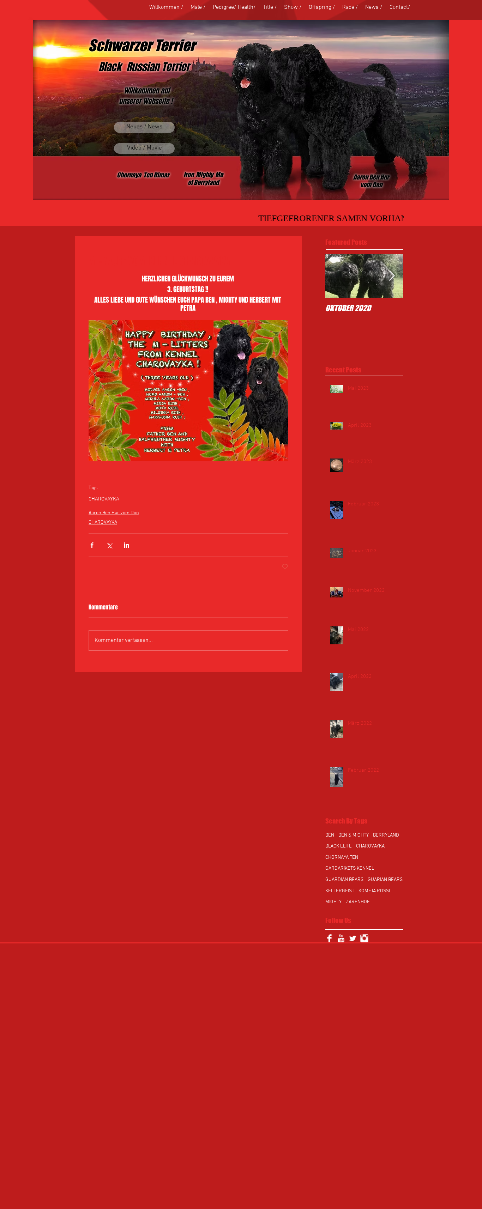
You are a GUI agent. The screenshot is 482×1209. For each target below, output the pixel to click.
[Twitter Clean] (353, 938)
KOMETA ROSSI (374, 891)
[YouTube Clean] (341, 938)
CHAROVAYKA (104, 499)
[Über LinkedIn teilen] (126, 545)
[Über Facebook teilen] (92, 545)
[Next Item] (391, 276)
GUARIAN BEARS (385, 880)
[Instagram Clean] (364, 938)
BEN (329, 835)
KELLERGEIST (339, 891)
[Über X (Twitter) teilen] (109, 545)
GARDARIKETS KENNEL (349, 868)
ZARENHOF (358, 902)
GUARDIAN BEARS (344, 880)
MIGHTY (333, 902)
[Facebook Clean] (329, 938)
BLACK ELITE (338, 846)
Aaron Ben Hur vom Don (114, 513)
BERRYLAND (386, 835)
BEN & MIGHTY (353, 835)
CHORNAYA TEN (341, 858)
